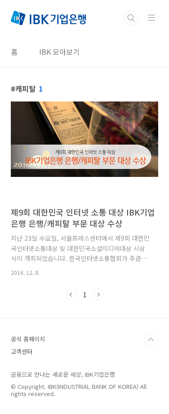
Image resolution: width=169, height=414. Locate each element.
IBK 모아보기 (59, 51)
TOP (151, 340)
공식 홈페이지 (28, 339)
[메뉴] (151, 17)
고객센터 (21, 351)
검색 (131, 18)
